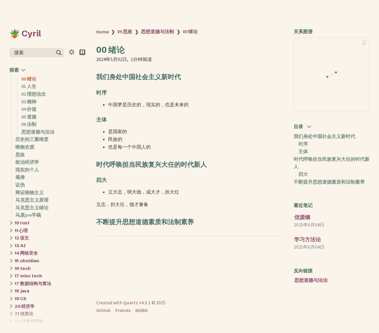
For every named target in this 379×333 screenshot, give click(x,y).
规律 (20, 177)
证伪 (20, 185)
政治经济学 (27, 162)
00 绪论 (28, 79)
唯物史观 (24, 147)
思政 (20, 154)
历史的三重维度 (32, 139)
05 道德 (28, 117)
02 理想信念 (33, 94)
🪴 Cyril (25, 33)
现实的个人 (27, 170)
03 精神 (28, 101)
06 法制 (28, 124)
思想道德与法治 (37, 132)
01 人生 (28, 86)
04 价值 (28, 109)
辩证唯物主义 (29, 192)
